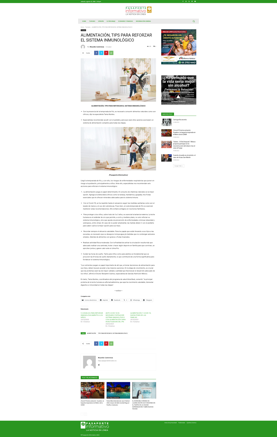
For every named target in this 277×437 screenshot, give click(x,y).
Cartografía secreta (180, 119)
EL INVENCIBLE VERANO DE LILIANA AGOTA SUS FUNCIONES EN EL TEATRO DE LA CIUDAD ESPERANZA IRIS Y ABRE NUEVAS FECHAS (143, 405)
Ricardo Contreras (97, 47)
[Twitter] (189, 1)
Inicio (82, 27)
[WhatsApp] (111, 53)
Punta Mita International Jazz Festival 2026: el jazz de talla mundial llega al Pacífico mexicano (118, 403)
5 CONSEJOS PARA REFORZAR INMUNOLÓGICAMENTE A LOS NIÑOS (92, 315)
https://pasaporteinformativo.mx (107, 360)
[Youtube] (195, 1)
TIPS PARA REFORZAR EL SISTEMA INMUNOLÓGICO (113, 333)
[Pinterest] (106, 53)
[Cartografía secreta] (166, 122)
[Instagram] (186, 1)
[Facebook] (183, 1)
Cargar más (178, 166)
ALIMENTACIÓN (91, 333)
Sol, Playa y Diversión (113, 397)
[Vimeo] (192, 1)
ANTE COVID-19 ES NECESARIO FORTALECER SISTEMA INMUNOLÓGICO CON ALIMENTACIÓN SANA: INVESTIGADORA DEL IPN (116, 317)
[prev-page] (82, 414)
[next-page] (85, 414)
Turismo (87, 27)
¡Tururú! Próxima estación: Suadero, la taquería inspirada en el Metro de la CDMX (92, 403)
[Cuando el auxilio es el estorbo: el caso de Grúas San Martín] (166, 158)
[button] (193, 21)
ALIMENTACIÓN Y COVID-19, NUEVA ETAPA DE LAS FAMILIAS (140, 315)
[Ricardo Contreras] (84, 47)
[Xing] (99, 364)
